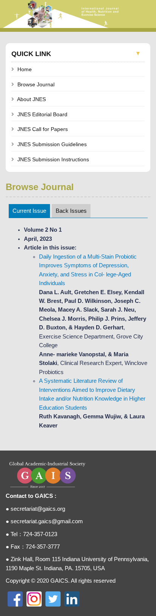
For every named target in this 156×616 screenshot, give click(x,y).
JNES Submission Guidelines (52, 144)
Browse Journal (36, 84)
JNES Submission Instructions (53, 159)
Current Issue (29, 211)
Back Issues (71, 211)
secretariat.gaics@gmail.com (47, 521)
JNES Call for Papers (42, 129)
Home (24, 69)
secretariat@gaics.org (38, 509)
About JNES (31, 99)
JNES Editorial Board (42, 114)
